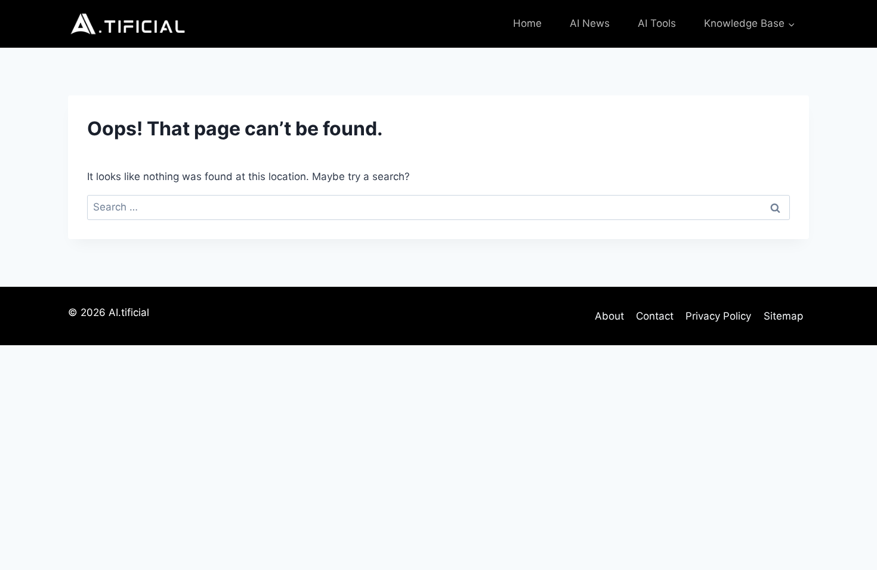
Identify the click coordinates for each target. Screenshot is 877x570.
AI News (590, 23)
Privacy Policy (718, 316)
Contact (655, 316)
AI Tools (657, 23)
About (609, 316)
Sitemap (783, 316)
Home (527, 23)
